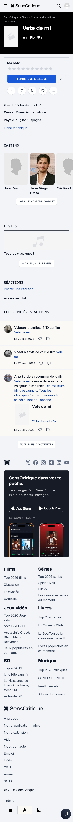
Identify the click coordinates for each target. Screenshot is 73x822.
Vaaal (18, 352)
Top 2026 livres (49, 617)
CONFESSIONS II (51, 678)
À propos (11, 718)
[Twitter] (28, 464)
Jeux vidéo (15, 608)
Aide (7, 739)
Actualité (10, 599)
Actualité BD (13, 696)
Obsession (11, 585)
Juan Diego (12, 188)
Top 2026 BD (14, 668)
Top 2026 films (15, 578)
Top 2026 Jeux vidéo (15, 617)
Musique (47, 660)
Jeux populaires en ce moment (18, 650)
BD (7, 660)
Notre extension (16, 732)
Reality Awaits (48, 686)
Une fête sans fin (16, 674)
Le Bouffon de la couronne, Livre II (51, 636)
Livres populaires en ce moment (53, 648)
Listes (10, 226)
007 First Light (14, 626)
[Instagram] (43, 464)
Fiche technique (15, 128)
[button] (67, 6)
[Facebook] (35, 464)
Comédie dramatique (43, 17)
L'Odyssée (11, 592)
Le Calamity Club (50, 625)
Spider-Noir (46, 583)
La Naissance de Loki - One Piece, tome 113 (16, 685)
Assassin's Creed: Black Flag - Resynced (17, 637)
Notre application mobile (22, 725)
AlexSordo (22, 376)
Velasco (20, 328)
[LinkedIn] (59, 464)
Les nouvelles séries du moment (53, 597)
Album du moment (52, 694)
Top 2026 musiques (52, 670)
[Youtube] (66, 464)
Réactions (13, 282)
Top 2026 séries (50, 577)
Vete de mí (10, 21)
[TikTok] (51, 464)
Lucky (42, 589)
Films (25, 17)
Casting (11, 145)
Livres (45, 608)
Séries (45, 569)
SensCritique (11, 17)
